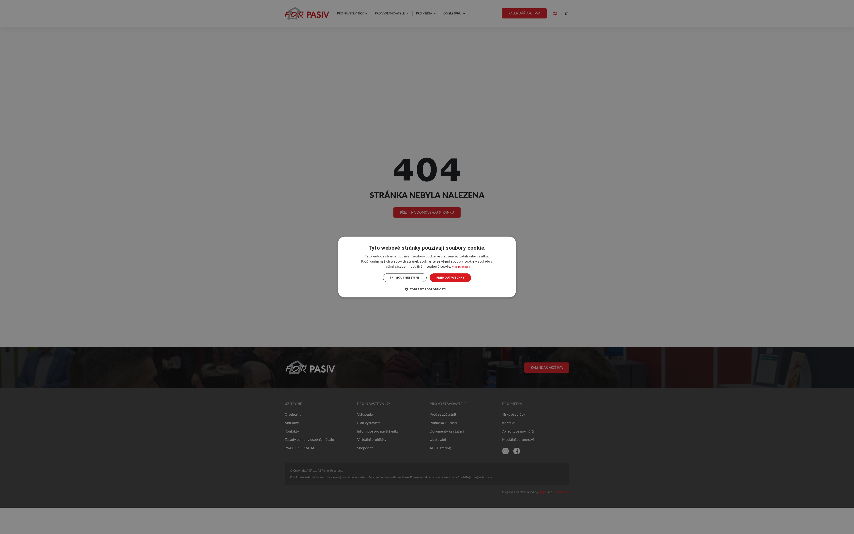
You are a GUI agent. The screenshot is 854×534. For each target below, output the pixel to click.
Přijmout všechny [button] (450, 277)
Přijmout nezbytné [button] (405, 277)
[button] (427, 289)
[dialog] (427, 267)
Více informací (461, 267)
